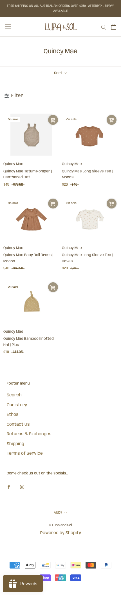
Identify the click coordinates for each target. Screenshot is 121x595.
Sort (58, 73)
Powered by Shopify (60, 533)
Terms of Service (25, 453)
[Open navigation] (8, 27)
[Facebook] (9, 487)
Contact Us (18, 424)
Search (14, 395)
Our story (17, 405)
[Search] (103, 27)
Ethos (13, 414)
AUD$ (58, 512)
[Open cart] (113, 27)
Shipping (15, 444)
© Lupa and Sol (60, 525)
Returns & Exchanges (29, 434)
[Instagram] (22, 487)
